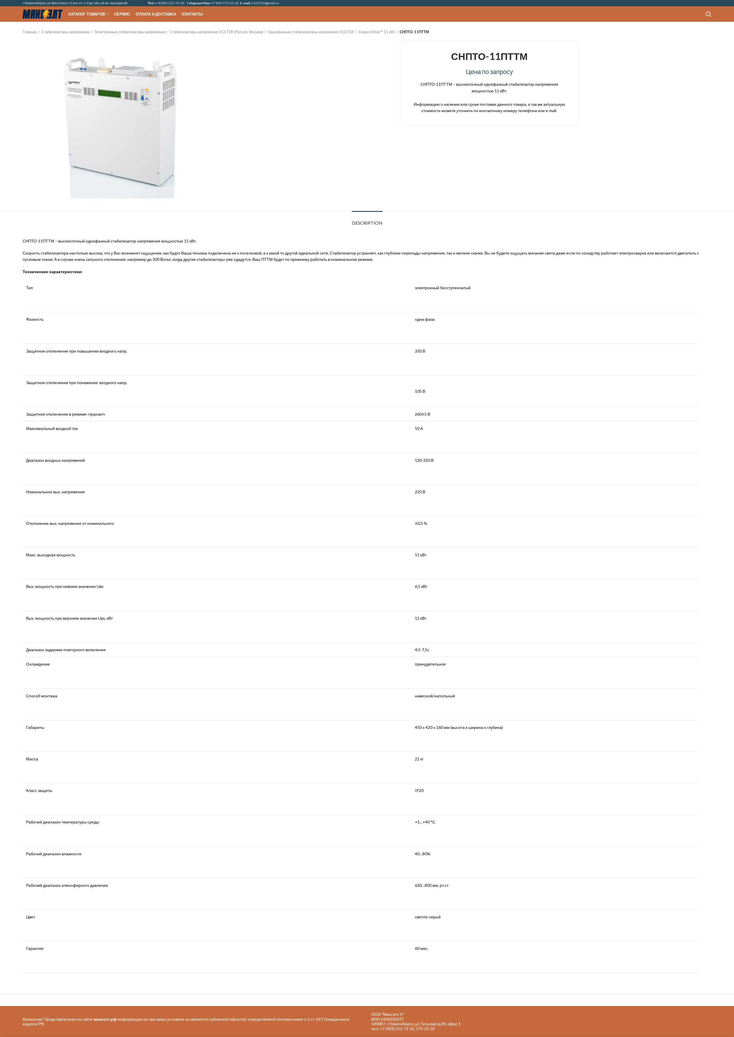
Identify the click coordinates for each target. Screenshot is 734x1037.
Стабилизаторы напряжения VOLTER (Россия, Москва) (216, 32)
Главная (30, 32)
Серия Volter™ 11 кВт (376, 32)
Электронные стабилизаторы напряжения (129, 32)
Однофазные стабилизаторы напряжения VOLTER (311, 32)
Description (367, 223)
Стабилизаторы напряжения (65, 32)
